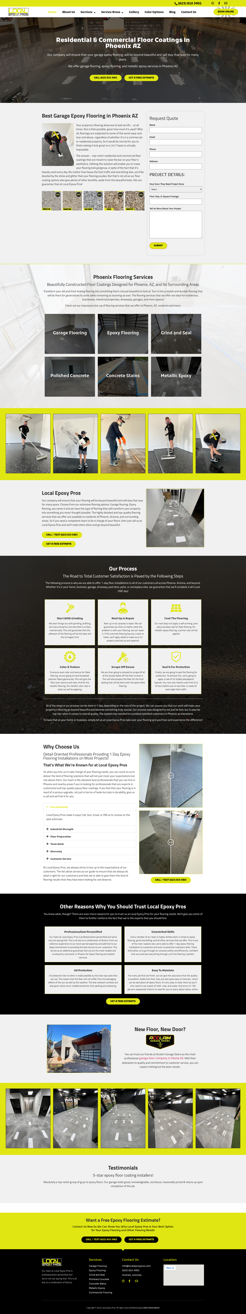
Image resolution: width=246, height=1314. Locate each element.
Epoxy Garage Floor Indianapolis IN (133, 1208)
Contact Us (188, 12)
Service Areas (110, 12)
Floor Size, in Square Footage (164, 196)
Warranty (56, 851)
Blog (172, 12)
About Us (68, 12)
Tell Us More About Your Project (165, 208)
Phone (152, 149)
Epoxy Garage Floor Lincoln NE (53, 1208)
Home (52, 12)
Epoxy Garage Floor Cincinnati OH (159, 1208)
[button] (9, 444)
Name (152, 125)
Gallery (134, 12)
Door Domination (151, 1308)
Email (152, 137)
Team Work (57, 844)
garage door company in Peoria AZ (161, 1058)
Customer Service (60, 859)
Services (86, 12)
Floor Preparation (60, 836)
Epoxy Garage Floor (186, 1207)
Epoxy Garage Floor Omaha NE (80, 1208)
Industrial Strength (61, 829)
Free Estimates (59, 807)
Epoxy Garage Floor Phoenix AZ (106, 1208)
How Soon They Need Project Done (166, 184)
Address (153, 161)
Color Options (154, 12)
